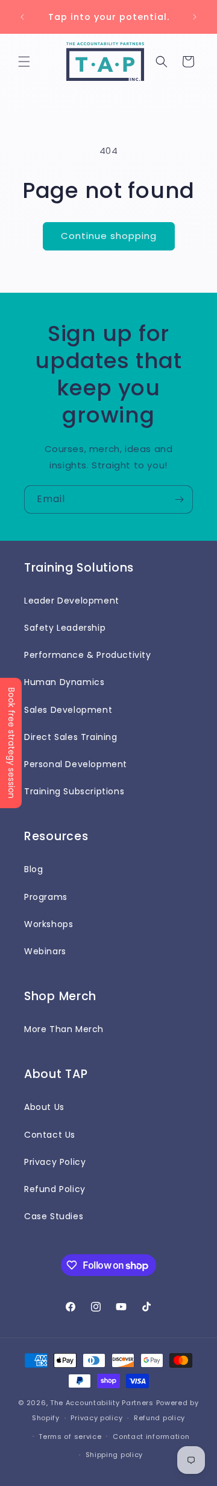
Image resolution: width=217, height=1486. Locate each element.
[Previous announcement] (22, 17)
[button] (24, 61)
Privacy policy (96, 1418)
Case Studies (53, 1216)
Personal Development (75, 764)
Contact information (151, 1436)
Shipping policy (114, 1454)
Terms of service (70, 1436)
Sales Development (68, 710)
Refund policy (159, 1418)
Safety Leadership (64, 628)
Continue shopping (109, 235)
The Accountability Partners (102, 1403)
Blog (33, 869)
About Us (44, 1107)
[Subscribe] (179, 499)
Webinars (45, 951)
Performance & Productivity (87, 655)
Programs (46, 897)
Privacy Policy (55, 1162)
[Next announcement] (194, 17)
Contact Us (49, 1135)
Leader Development (71, 601)
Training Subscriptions (74, 791)
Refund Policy (55, 1189)
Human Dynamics (64, 682)
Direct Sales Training (71, 737)
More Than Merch (64, 1029)
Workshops (48, 924)
